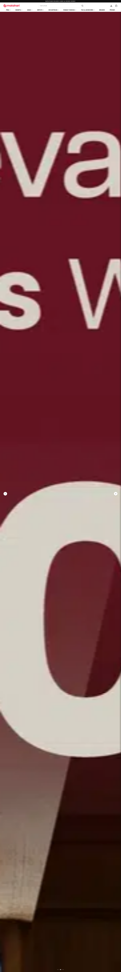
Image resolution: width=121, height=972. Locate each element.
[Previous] (5, 493)
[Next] (115, 493)
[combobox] (61, 6)
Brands (102, 10)
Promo (112, 10)
